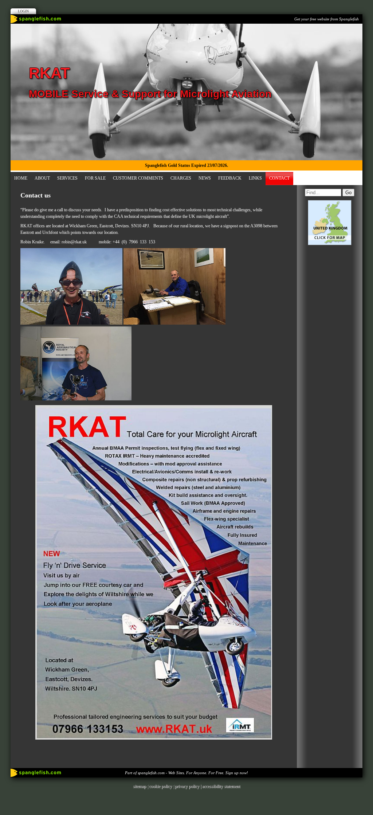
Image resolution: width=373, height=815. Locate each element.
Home (20, 178)
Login (23, 11)
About (42, 178)
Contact (279, 178)
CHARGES (180, 178)
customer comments (138, 178)
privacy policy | (188, 786)
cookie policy (160, 786)
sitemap (139, 786)
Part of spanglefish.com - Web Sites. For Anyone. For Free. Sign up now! (186, 773)
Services (67, 178)
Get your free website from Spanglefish (326, 19)
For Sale (95, 178)
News (205, 178)
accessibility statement (221, 786)
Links (255, 178)
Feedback (230, 178)
